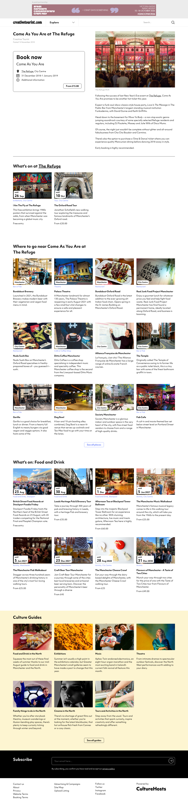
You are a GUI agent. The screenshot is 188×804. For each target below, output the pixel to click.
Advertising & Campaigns (67, 784)
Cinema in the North (64, 710)
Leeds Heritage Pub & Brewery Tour (72, 501)
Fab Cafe (141, 417)
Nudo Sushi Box (21, 355)
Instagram (100, 790)
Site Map (59, 787)
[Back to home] (27, 23)
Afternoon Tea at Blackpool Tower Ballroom (112, 503)
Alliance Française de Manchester (113, 353)
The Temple (142, 355)
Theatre (140, 653)
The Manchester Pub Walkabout (30, 570)
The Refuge (27, 71)
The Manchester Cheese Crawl (111, 570)
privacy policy (108, 769)
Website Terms (20, 794)
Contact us (18, 784)
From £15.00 (72, 86)
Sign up (171, 760)
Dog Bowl (59, 417)
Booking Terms (20, 797)
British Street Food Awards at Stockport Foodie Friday (28, 503)
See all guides (94, 740)
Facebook (100, 794)
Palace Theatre (62, 291)
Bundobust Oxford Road (107, 291)
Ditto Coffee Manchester (67, 355)
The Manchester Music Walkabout (154, 501)
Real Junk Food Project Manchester (154, 291)
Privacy (17, 790)
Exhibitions (60, 653)
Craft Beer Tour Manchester (68, 570)
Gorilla (16, 417)
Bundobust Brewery (23, 291)
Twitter (98, 787)
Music (98, 653)
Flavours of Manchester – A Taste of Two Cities (154, 572)
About (16, 787)
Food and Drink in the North (27, 653)
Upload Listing (61, 790)
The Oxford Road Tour (65, 205)
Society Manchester (105, 414)
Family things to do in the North (29, 710)
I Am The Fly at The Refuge (27, 205)
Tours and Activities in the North (111, 710)
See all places (94, 444)
